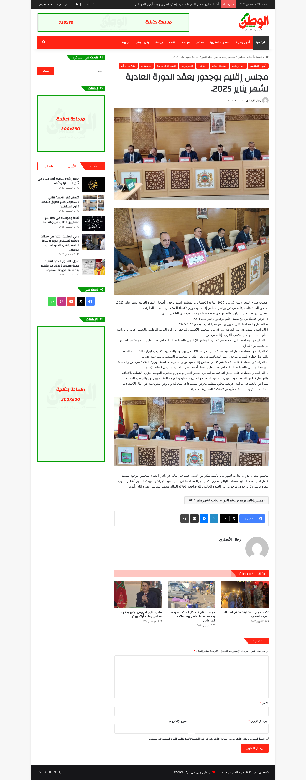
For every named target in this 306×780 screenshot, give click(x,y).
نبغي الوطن (143, 42)
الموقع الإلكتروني (178, 721)
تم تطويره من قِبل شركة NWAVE (193, 772)
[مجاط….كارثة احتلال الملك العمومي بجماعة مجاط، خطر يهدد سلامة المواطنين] (191, 594)
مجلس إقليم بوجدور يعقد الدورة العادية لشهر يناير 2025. (226, 500)
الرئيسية (261, 42)
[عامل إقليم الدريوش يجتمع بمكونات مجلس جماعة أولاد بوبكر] (138, 594)
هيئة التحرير (46, 4)
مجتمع (200, 42)
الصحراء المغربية (220, 42)
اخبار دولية (187, 65)
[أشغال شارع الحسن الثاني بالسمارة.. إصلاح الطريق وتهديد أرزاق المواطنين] (93, 203)
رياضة (159, 42)
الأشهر (71, 166)
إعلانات (202, 65)
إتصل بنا (76, 4)
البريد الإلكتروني (258, 721)
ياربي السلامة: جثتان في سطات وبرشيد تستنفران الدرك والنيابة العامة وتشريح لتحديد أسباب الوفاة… (60, 243)
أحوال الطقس (246, 56)
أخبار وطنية (243, 42)
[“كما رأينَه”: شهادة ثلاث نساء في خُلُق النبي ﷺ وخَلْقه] (93, 184)
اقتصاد (172, 42)
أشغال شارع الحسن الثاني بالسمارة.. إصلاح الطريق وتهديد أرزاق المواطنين (60, 202)
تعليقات (49, 166)
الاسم (264, 703)
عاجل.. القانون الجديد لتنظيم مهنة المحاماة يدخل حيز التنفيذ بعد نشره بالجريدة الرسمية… (60, 266)
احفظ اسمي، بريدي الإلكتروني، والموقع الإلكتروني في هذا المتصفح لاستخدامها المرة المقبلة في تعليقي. (207, 738)
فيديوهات (124, 42)
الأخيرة (93, 166)
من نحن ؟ (62, 4)
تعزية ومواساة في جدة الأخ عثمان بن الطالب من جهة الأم (187, 4)
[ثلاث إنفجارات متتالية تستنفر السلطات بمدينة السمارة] (245, 594)
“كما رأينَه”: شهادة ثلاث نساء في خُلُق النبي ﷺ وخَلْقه (58, 181)
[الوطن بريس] (254, 22)
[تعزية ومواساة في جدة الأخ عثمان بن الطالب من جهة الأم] (93, 223)
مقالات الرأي (128, 65)
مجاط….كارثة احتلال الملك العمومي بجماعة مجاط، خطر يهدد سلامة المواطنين (193, 616)
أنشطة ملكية (219, 65)
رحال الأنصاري (253, 100)
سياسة (186, 42)
